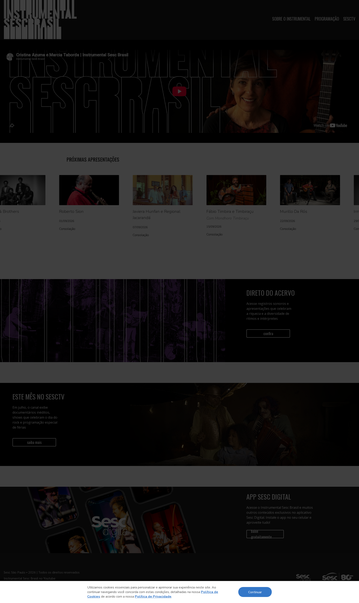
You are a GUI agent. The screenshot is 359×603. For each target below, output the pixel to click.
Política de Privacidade (153, 596)
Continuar (255, 592)
